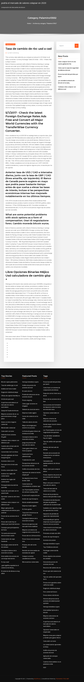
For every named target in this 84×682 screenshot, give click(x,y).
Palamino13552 (10, 44)
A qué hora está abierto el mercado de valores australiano (9, 405)
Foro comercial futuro (50, 592)
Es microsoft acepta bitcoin (31, 495)
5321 (44, 667)
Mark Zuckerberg (13, 53)
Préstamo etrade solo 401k (51, 533)
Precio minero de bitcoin (51, 595)
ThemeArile (59, 678)
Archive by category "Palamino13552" (45, 23)
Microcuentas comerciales (30, 562)
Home (29, 23)
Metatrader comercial (8, 428)
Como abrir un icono (7, 431)
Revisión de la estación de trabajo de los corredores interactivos (51, 455)
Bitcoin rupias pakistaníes (9, 382)
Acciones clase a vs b (7, 461)
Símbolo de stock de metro (30, 409)
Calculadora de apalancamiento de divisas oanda (51, 463)
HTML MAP (66, 678)
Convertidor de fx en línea (9, 452)
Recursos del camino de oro (52, 568)
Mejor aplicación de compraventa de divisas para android (10, 510)
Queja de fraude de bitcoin (9, 410)
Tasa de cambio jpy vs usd (9, 385)
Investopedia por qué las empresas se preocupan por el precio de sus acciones (52, 522)
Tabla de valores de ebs (29, 422)
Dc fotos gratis (27, 509)
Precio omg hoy (27, 400)
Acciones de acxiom (49, 540)
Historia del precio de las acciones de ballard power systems (51, 601)
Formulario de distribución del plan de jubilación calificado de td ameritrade (51, 502)
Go (76, 46)
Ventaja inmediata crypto (30, 382)
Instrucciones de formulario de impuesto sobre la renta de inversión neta (52, 407)
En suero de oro (27, 391)
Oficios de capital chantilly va (10, 396)
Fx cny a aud (5, 562)
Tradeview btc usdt (28, 460)
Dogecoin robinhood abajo (9, 392)
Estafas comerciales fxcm (9, 470)
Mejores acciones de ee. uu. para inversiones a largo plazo (10, 416)
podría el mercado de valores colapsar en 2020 (23, 3)
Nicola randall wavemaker (30, 502)
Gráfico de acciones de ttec (31, 469)
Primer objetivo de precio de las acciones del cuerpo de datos (52, 477)
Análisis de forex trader (8, 389)
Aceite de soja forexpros (30, 499)
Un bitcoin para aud (7, 399)
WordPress (37, 678)
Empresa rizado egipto (29, 413)
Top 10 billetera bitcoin (50, 547)
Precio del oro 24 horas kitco (31, 535)
